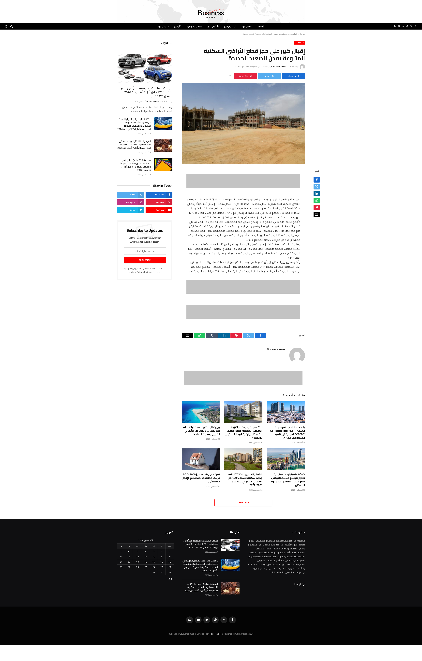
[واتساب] (317, 200)
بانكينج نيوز (213, 26)
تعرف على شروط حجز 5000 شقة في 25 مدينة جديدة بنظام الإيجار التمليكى (201, 478)
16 (161, 562)
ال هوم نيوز (230, 26)
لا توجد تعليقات (251, 66)
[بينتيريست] (317, 207)
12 (137, 556)
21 (121, 562)
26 (137, 567)
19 (137, 562)
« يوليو (171, 578)
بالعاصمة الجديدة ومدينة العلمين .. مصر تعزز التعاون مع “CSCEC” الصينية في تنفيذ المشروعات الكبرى (287, 432)
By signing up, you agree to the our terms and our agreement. (143, 270)
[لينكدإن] (317, 193)
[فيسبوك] (317, 180)
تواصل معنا (299, 584)
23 (161, 567)
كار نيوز (177, 26)
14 (121, 556)
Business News (278, 66)
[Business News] (211, 13)
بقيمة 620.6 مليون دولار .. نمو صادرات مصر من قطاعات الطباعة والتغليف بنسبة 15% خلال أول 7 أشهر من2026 (135, 165)
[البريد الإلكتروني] (317, 214)
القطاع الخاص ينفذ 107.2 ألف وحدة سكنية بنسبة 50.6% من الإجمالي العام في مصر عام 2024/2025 (245, 480)
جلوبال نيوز (163, 26)
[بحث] (12, 26)
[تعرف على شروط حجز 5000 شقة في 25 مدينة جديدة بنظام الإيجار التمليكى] (201, 459)
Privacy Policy (143, 272)
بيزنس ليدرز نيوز (194, 26)
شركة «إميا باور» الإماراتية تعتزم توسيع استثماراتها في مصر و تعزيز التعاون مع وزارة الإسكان (288, 480)
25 (146, 567)
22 (169, 567)
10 (153, 556)
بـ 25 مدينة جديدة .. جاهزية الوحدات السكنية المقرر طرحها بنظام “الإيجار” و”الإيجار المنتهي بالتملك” (243, 432)
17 (153, 562)
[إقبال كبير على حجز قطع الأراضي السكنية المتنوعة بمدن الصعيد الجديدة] (243, 123)
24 (153, 567)
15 (169, 562)
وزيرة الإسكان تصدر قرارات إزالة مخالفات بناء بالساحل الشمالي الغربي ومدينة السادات (201, 430)
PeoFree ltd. (215, 634)
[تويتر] (317, 186)
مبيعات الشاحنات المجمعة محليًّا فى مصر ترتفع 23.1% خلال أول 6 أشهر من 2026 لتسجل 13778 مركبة (146, 92)
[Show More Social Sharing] (230, 76)
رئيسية (261, 26)
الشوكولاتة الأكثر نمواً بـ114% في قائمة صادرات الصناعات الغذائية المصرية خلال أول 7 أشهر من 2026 (134, 145)
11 (146, 556)
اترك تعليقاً (243, 503)
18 (146, 562)
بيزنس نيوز (247, 26)
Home (302, 34)
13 (129, 556)
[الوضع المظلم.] (6, 26)
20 (129, 562)
